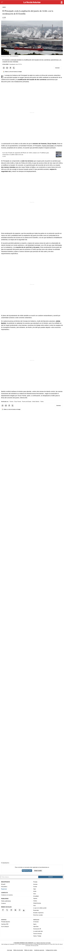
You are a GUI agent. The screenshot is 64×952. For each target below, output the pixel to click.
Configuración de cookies (51, 950)
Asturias (35, 884)
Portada (35, 882)
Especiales (36, 910)
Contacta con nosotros (7, 895)
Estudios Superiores (38, 912)
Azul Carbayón (5, 926)
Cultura (35, 900)
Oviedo (35, 886)
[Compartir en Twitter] (13, 67)
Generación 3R (37, 928)
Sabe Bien (35, 926)
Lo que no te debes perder (40, 908)
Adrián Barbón (35, 401)
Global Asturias (37, 903)
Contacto (3, 903)
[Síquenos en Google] (24, 910)
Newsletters (4, 886)
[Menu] (2, 2)
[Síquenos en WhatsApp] (19, 910)
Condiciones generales (39, 950)
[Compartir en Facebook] (10, 67)
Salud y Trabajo (37, 936)
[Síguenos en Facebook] (3, 910)
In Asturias (36, 921)
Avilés (34, 891)
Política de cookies (28, 950)
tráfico (33, 167)
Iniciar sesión (38, 870)
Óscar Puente (17, 401)
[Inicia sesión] (61, 2)
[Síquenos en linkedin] (15, 910)
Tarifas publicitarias (6, 901)
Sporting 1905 (4, 924)
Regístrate (4, 889)
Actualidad (36, 896)
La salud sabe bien (38, 931)
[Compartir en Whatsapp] (3, 67)
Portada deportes (5, 921)
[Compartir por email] (7, 67)
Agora (34, 924)
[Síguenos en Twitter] (7, 910)
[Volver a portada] (32, 2)
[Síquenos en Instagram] (11, 910)
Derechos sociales (38, 915)
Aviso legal (9, 950)
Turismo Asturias (37, 933)
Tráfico (42, 401)
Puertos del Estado (48, 145)
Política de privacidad (18, 950)
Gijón (34, 889)
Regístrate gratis (26, 870)
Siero (34, 893)
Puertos (11, 401)
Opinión (35, 898)
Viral (34, 905)
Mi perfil (3, 884)
